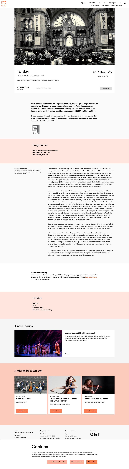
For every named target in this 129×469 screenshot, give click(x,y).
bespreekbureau (91, 277)
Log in (113, 3)
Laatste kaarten (91, 411)
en (99, 3)
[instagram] (91, 434)
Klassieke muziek (21, 80)
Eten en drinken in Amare (73, 438)
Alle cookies (92, 462)
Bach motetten (23, 399)
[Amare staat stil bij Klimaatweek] (38, 343)
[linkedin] (95, 434)
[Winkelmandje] (104, 3)
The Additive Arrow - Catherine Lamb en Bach (64, 400)
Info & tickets (22, 411)
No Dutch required (53, 80)
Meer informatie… (61, 456)
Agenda (83, 3)
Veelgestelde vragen (71, 436)
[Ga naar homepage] (3, 3)
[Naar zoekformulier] (119, 3)
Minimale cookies (76, 462)
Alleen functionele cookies (57, 462)
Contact (92, 3)
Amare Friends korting (33, 80)
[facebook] (98, 434)
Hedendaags (44, 80)
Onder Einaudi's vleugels (96, 399)
